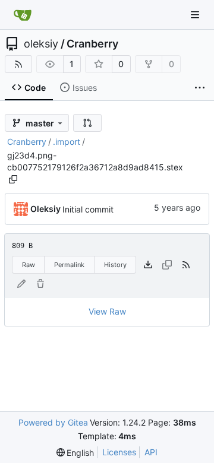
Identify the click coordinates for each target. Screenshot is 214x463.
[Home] (22, 15)
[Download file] (148, 264)
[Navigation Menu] (196, 14)
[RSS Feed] (18, 64)
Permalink (69, 265)
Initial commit (88, 209)
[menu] (75, 453)
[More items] (199, 87)
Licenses (119, 452)
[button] (87, 123)
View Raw (107, 311)
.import (66, 142)
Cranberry (92, 44)
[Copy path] (13, 179)
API (151, 452)
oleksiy (41, 44)
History (115, 265)
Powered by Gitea (53, 422)
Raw (28, 265)
